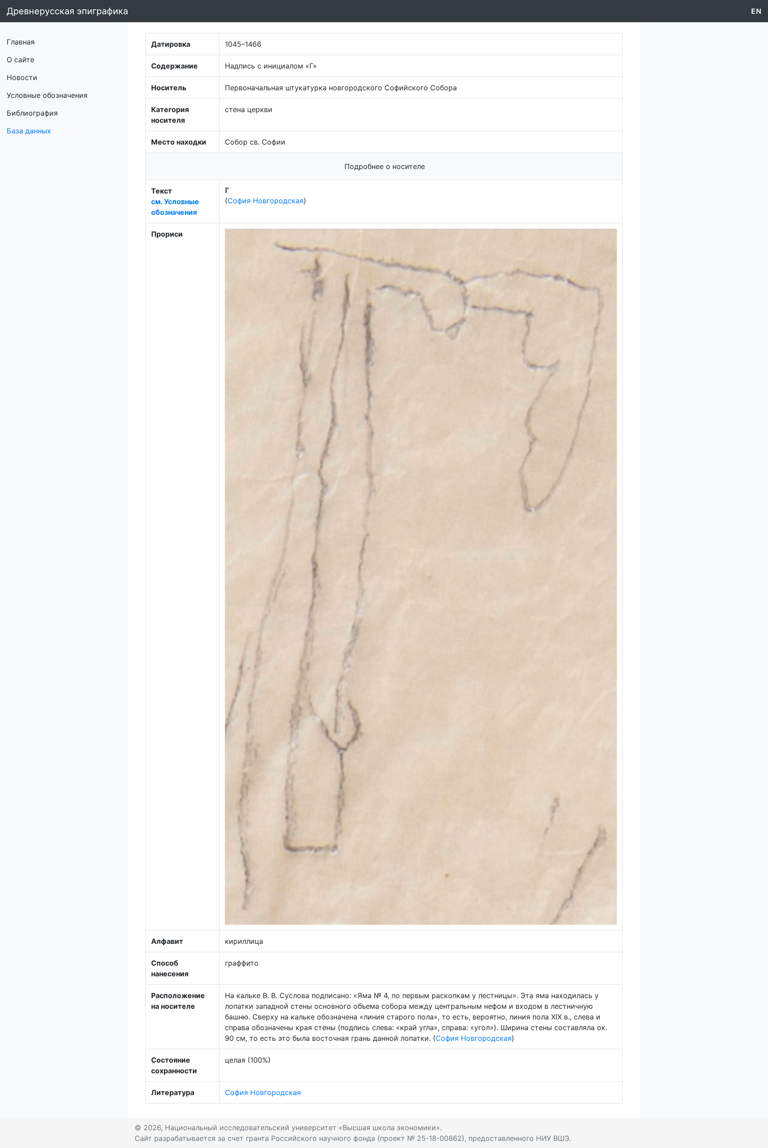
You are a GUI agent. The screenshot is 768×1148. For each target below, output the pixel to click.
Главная (21, 41)
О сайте (20, 59)
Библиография (32, 113)
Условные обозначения (47, 95)
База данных (29, 130)
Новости (22, 77)
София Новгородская (266, 200)
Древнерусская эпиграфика (67, 11)
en (756, 11)
